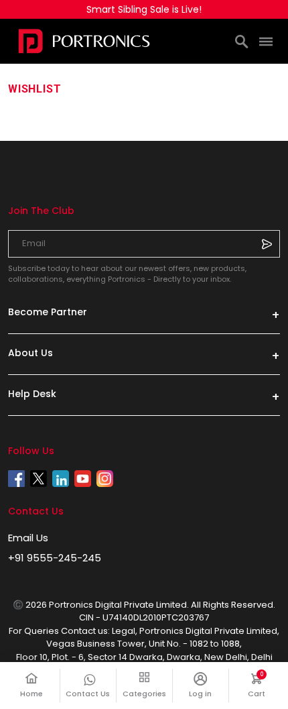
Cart (264, 685)
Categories (144, 693)
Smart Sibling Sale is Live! (144, 9)
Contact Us (88, 693)
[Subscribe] (266, 243)
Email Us (28, 538)
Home (31, 693)
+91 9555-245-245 (54, 558)
